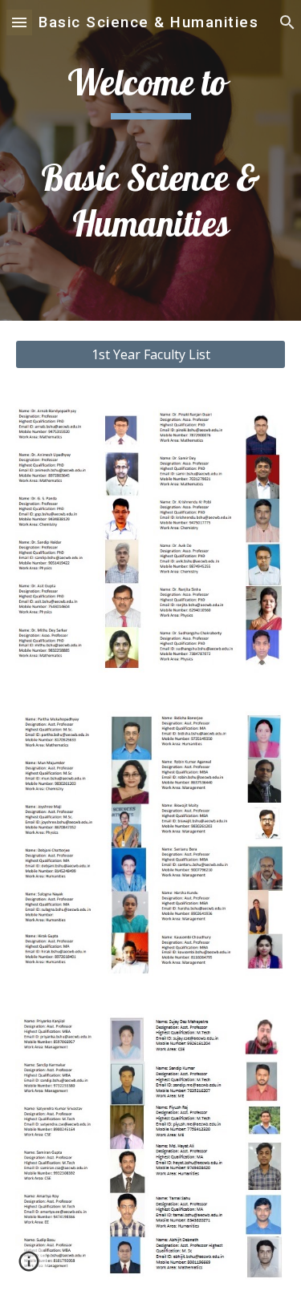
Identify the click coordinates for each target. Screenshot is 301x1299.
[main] (151, 160)
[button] (19, 22)
